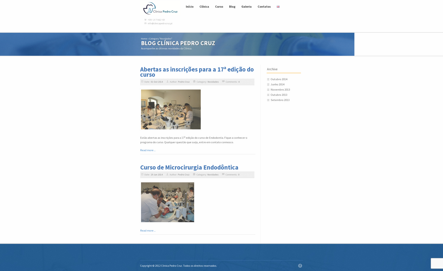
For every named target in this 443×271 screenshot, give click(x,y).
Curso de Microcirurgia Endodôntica (189, 167)
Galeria (246, 6)
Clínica (204, 6)
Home (144, 38)
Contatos (264, 6)
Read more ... (148, 150)
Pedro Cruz (184, 81)
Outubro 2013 (279, 95)
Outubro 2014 (279, 79)
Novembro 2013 (280, 89)
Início (189, 6)
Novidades (213, 81)
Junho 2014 (277, 84)
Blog (232, 6)
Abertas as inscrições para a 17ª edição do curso (197, 71)
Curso (219, 6)
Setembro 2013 (280, 100)
